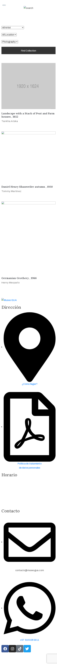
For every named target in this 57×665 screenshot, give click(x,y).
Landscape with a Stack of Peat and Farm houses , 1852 (28, 115)
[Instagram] (12, 648)
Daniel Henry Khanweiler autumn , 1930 (27, 186)
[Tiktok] (19, 648)
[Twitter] (27, 648)
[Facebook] (5, 648)
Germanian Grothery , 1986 (19, 278)
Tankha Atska (9, 121)
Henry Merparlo (10, 282)
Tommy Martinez (11, 191)
